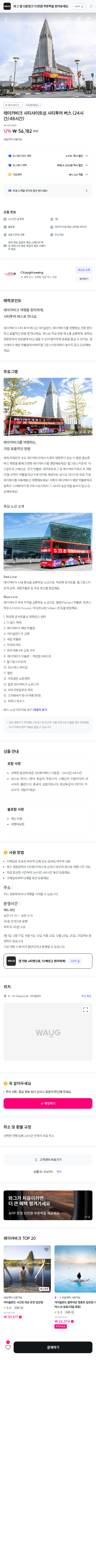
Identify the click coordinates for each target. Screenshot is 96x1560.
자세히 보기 (40, 710)
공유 (78, 19)
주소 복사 (86, 996)
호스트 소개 (84, 270)
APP (77, 6)
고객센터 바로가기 (51, 1160)
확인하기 (50, 1103)
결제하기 (53, 1347)
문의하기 (83, 278)
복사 (59, 1171)
